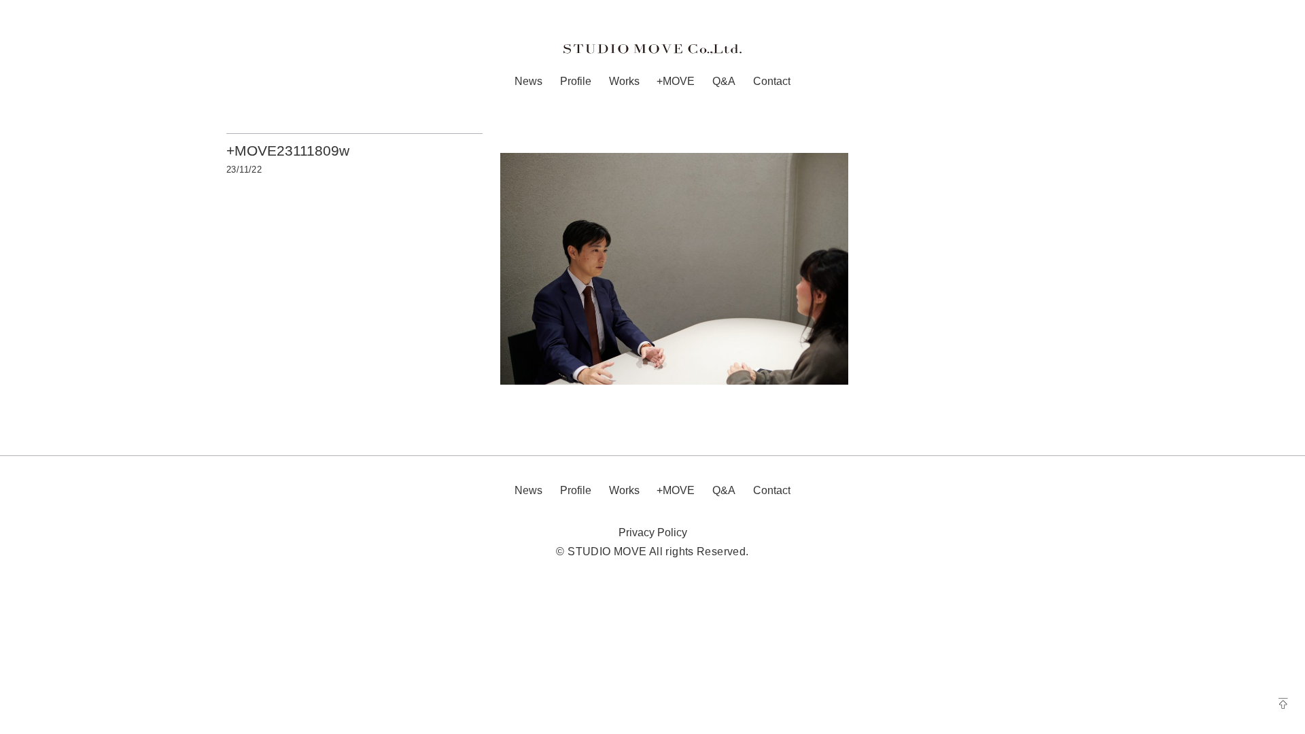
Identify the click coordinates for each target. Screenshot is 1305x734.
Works (624, 81)
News (528, 81)
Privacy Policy (653, 532)
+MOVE (676, 81)
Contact (771, 81)
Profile (575, 81)
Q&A (723, 81)
